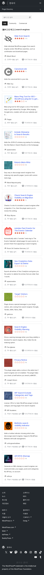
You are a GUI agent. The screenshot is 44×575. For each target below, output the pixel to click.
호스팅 (4, 500)
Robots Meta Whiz (22, 162)
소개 (3, 493)
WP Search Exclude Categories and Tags (23, 394)
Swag (26, 521)
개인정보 (5, 503)
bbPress (6, 534)
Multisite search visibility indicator (21, 424)
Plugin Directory (7, 9)
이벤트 (25, 514)
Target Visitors (21, 294)
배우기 (4, 510)
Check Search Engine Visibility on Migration (23, 196)
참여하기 (26, 510)
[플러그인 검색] (30, 17)
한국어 (9, 547)
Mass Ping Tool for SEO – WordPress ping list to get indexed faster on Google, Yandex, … (25, 97)
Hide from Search (22, 36)
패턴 (24, 503)
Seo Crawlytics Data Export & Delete (23, 262)
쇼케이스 (26, 493)
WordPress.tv (8, 521)
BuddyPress (7, 538)
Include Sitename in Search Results (21, 133)
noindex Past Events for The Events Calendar (24, 229)
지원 (3, 514)
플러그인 (26, 500)
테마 (24, 496)
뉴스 (3, 496)
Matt (5, 531)
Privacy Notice (20, 360)
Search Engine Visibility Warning (21, 328)
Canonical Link (20, 69)
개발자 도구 (6, 517)
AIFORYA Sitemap (22, 456)
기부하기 (27, 517)
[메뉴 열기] (40, 3)
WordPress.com (9, 527)
